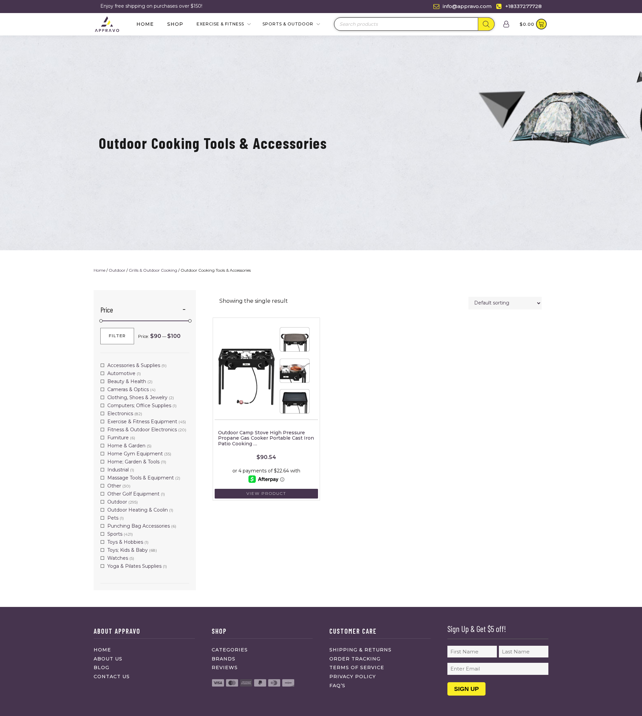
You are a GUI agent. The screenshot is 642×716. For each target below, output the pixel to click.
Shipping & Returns (360, 650)
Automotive (121, 373)
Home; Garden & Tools (133, 462)
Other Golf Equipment (133, 494)
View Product (266, 493)
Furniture (118, 438)
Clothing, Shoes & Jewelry (137, 397)
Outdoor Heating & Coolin (137, 510)
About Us (108, 659)
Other (114, 486)
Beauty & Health (126, 381)
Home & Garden (126, 446)
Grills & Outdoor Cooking (153, 270)
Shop (175, 24)
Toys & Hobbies (125, 542)
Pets (112, 518)
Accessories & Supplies (133, 365)
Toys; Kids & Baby (127, 550)
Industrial (118, 470)
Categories (230, 650)
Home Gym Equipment (135, 454)
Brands (223, 659)
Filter (117, 335)
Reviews (225, 667)
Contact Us (112, 677)
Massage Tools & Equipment (140, 478)
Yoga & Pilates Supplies (134, 566)
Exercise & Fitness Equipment (142, 422)
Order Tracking (355, 659)
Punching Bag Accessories (138, 526)
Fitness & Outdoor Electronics (142, 430)
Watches (117, 558)
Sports (114, 534)
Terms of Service (356, 667)
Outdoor (117, 270)
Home (145, 24)
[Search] (486, 24)
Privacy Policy (352, 677)
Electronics (120, 414)
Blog (101, 667)
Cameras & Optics (128, 389)
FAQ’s (337, 686)
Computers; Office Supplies (139, 405)
